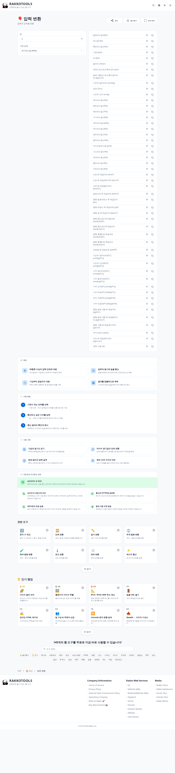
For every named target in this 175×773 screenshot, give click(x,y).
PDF (147, 655)
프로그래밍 (76, 655)
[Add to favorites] (47, 530)
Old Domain (133, 716)
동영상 (139, 655)
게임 (110, 659)
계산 (153, 655)
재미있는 (118, 659)
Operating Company (98, 697)
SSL (104, 659)
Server (131, 701)
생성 (70, 659)
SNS (76, 659)
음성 (55, 659)
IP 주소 (62, 659)
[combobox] (52, 50)
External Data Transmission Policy (104, 693)
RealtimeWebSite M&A (138, 693)
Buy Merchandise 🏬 (98, 705)
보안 (67, 655)
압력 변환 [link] (41, 671)
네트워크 (52, 655)
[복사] (152, 35)
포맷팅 (96, 659)
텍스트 (43, 655)
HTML (86, 655)
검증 (89, 659)
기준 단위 (24, 46)
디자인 (107, 655)
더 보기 (87, 568)
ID (129, 685)
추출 (83, 659)
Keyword (132, 697)
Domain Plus (162, 697)
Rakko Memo (162, 701)
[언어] (159, 5)
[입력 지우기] (82, 39)
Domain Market (135, 709)
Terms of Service (96, 685)
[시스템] (164, 5)
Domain (131, 705)
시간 (99, 655)
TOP (19, 671)
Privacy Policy (95, 689)
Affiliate (131, 713)
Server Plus (162, 693)
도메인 (131, 655)
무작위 (123, 655)
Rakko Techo (162, 685)
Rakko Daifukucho (165, 689)
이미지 (115, 655)
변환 (93, 655)
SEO (60, 655)
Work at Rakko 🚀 (97, 701)
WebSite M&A (134, 689)
